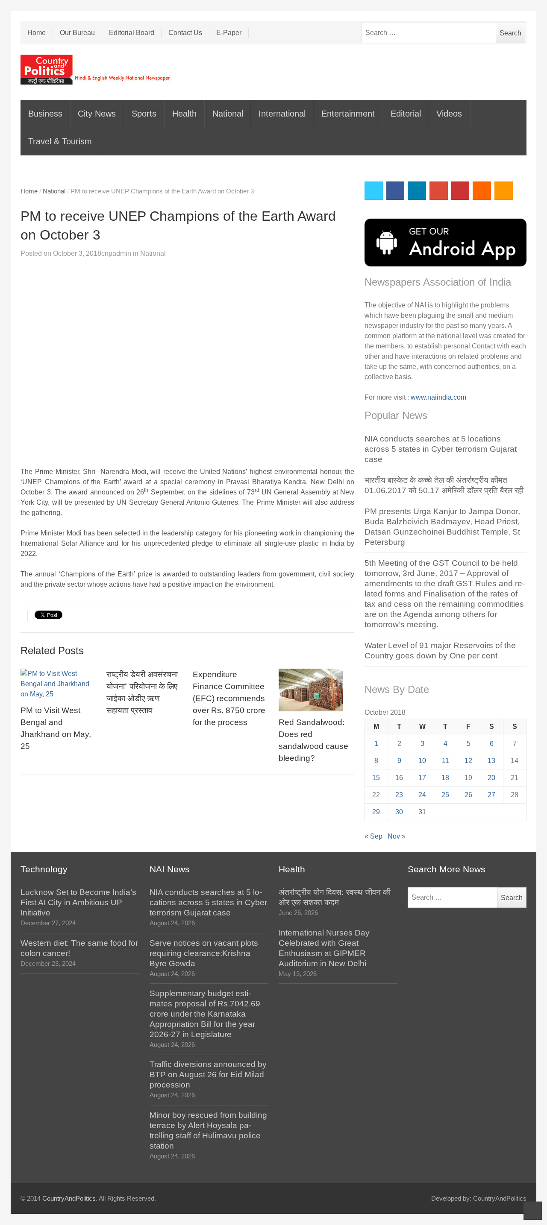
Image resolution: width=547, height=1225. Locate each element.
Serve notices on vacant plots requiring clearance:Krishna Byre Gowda (204, 953)
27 (491, 794)
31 (422, 812)
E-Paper (228, 32)
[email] (482, 190)
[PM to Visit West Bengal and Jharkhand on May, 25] (59, 684)
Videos (449, 113)
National (227, 113)
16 (399, 777)
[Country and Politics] (96, 70)
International (282, 113)
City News (97, 113)
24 (422, 794)
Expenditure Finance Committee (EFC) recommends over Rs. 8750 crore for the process (229, 698)
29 (376, 812)
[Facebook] (395, 190)
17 (422, 777)
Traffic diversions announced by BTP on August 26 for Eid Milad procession (208, 1074)
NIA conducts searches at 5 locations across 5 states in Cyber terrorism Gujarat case (441, 449)
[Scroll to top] (532, 1211)
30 (399, 812)
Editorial (406, 113)
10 (422, 760)
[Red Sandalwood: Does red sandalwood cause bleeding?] (317, 690)
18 (445, 777)
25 (445, 794)
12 (468, 760)
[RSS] (503, 190)
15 (376, 777)
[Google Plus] (438, 190)
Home (36, 32)
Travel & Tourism (60, 141)
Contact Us (185, 32)
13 (491, 760)
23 (399, 794)
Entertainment (348, 113)
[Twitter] (374, 190)
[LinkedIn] (417, 190)
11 (445, 760)
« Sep (373, 836)
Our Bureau (77, 32)
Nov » (397, 836)
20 (491, 777)
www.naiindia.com (438, 397)
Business (45, 113)
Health (184, 113)
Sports (144, 113)
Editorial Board (131, 32)
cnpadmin (116, 253)
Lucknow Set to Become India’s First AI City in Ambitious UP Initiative (78, 902)
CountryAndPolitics (69, 1198)
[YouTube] (460, 190)
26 (468, 794)
